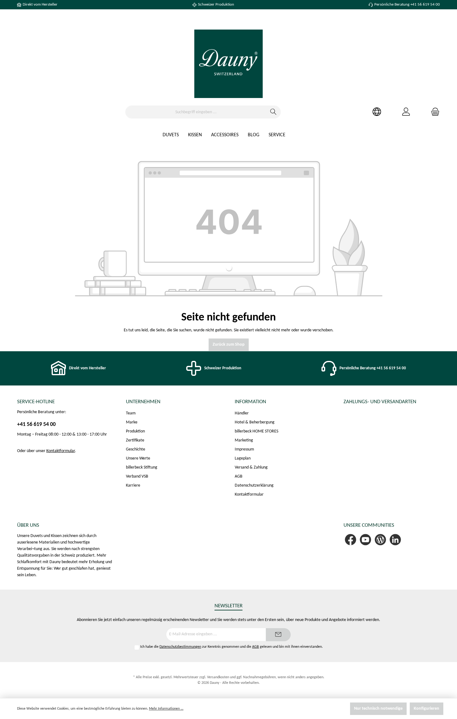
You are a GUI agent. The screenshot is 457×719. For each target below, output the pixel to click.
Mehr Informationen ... (166, 709)
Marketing (244, 440)
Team (131, 413)
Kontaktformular (60, 451)
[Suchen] (273, 112)
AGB (238, 476)
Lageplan (243, 458)
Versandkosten (218, 677)
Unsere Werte (138, 458)
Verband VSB (137, 476)
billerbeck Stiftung (141, 467)
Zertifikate (135, 440)
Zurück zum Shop (229, 344)
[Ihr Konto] (376, 112)
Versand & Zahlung (251, 467)
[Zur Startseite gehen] (228, 64)
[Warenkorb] (433, 112)
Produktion (135, 431)
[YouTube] (365, 540)
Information (250, 401)
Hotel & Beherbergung (255, 422)
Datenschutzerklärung (254, 485)
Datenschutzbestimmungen (180, 647)
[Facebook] (351, 540)
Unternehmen (143, 401)
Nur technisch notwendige (378, 708)
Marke (131, 422)
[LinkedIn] (395, 540)
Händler (242, 413)
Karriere (133, 485)
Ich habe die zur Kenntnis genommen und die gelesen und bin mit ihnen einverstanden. (231, 647)
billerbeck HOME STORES (256, 431)
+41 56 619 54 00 (36, 424)
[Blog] (380, 540)
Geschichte (135, 449)
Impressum (244, 449)
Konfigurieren (426, 708)
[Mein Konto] (406, 112)
